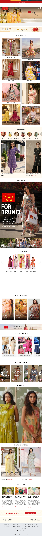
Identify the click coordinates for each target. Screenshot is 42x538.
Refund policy (16, 524)
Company (10, 524)
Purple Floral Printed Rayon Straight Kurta (7, 173)
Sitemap (29, 526)
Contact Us (20, 526)
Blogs (25, 528)
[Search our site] (35, 8)
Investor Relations (19, 528)
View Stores (30, 513)
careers (26, 526)
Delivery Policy (14, 526)
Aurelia (15, 0)
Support (6, 524)
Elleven (36, 0)
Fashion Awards (6, 526)
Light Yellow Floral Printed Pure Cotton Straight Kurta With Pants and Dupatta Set (10, 477)
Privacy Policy (23, 524)
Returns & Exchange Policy (32, 524)
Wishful (26, 0)
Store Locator (35, 526)
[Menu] (1, 8)
